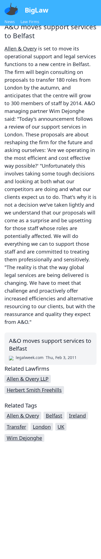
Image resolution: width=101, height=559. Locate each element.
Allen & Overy (20, 48)
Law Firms (29, 21)
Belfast (54, 415)
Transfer (16, 426)
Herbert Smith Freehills (34, 390)
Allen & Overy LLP (28, 378)
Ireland (77, 415)
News (9, 21)
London (42, 426)
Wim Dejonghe (24, 438)
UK (61, 426)
